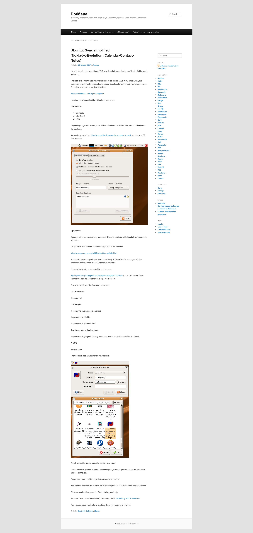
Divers (160, 106)
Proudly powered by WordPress (126, 524)
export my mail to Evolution (128, 498)
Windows (161, 173)
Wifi (159, 170)
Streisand (161, 193)
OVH (159, 142)
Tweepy (96, 65)
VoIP (159, 164)
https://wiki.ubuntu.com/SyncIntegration (88, 93)
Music (160, 136)
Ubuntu (96, 511)
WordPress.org (164, 232)
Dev (159, 103)
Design (160, 100)
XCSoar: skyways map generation (146, 32)
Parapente (162, 145)
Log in (160, 224)
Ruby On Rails (163, 150)
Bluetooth (81, 511)
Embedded (162, 114)
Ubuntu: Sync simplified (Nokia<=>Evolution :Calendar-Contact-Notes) (102, 55)
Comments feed (164, 229)
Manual (161, 134)
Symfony (161, 156)
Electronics (162, 111)
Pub (159, 147)
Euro (160, 120)
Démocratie (162, 97)
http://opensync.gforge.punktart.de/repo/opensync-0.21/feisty (97, 275)
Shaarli (160, 153)
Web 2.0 (161, 167)
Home (73, 32)
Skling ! (161, 190)
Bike (159, 84)
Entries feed (162, 226)
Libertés (161, 128)
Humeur (161, 122)
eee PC (160, 109)
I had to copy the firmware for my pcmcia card (111, 135)
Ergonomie (162, 117)
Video (160, 161)
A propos (83, 32)
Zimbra (160, 178)
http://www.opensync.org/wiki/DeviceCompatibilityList (93, 253)
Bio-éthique (162, 89)
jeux (159, 125)
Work (160, 175)
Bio (159, 86)
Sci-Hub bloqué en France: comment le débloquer (110, 32)
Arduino (161, 78)
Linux (160, 131)
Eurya (160, 188)
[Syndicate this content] (159, 66)
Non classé (162, 139)
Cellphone (89, 511)
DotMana (79, 14)
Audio (160, 81)
